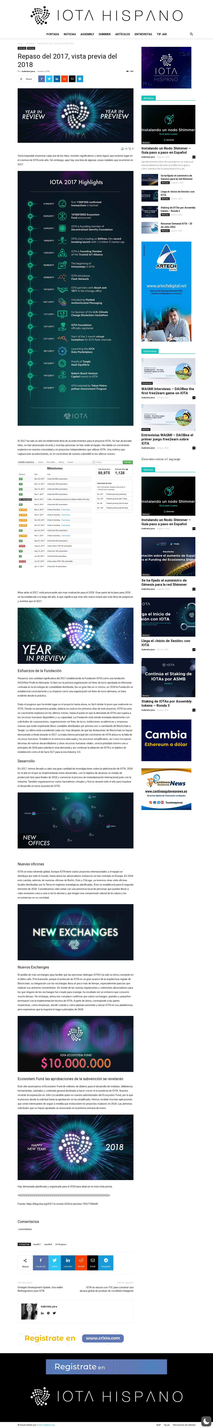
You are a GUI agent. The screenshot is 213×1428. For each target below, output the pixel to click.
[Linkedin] (43, 1313)
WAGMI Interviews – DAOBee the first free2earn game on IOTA (167, 391)
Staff (158, 1425)
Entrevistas (143, 34)
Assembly (87, 34)
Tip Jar (162, 34)
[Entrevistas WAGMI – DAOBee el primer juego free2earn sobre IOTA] (168, 417)
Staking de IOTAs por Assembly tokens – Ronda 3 (166, 703)
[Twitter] (55, 1313)
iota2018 (48, 1244)
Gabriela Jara (28, 71)
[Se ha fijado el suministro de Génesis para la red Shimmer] (149, 180)
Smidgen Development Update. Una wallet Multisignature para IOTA (40, 1289)
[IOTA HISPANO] (106, 15)
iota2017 (37, 1244)
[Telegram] (49, 1313)
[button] (191, 34)
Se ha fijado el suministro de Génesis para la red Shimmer (164, 582)
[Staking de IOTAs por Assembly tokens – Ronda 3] (149, 212)
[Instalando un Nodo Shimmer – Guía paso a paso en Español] (168, 124)
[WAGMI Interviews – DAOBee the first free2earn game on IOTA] (168, 371)
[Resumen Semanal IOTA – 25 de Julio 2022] (149, 228)
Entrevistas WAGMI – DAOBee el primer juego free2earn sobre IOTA (167, 439)
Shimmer (105, 34)
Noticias (70, 34)
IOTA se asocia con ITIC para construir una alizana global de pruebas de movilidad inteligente (106, 1289)
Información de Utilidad (184, 1425)
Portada (52, 34)
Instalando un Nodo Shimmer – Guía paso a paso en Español (166, 150)
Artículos (122, 34)
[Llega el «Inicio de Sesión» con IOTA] (149, 196)
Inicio (20, 43)
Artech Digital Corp (46, 1425)
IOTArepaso (60, 1244)
